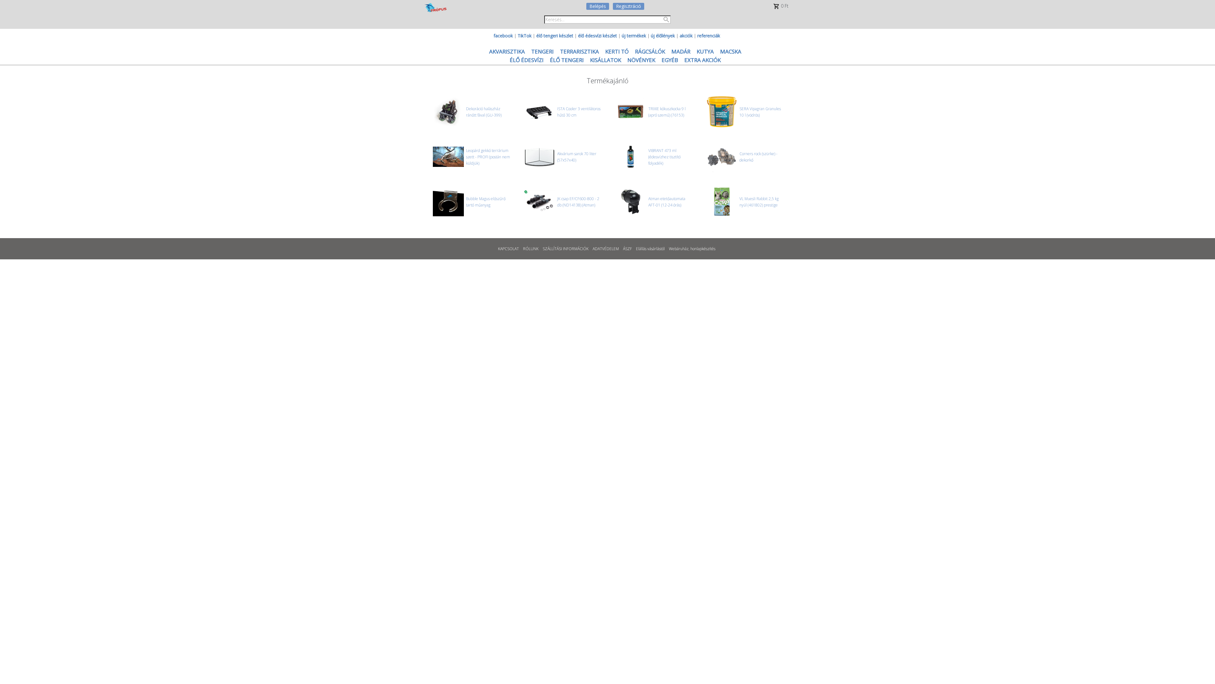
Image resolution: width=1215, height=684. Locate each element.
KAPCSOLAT (508, 248)
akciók (686, 36)
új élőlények (663, 36)
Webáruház (678, 248)
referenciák (708, 36)
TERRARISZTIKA (579, 51)
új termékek (634, 36)
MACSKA (730, 51)
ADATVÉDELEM (606, 248)
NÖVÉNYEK (641, 60)
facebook (503, 36)
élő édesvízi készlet (597, 36)
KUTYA (705, 51)
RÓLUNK (531, 248)
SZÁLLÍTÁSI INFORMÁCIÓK (566, 248)
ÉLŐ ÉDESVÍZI (527, 60)
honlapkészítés (702, 248)
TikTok (525, 36)
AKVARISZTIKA (507, 51)
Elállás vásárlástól (650, 248)
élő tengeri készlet (554, 36)
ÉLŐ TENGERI (567, 60)
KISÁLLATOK (605, 60)
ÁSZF (627, 248)
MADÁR (680, 51)
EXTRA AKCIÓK (702, 60)
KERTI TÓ (617, 51)
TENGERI (542, 51)
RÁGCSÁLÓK (650, 51)
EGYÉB (670, 60)
